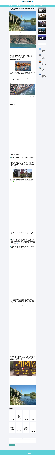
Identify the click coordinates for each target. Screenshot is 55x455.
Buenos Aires (13, 5)
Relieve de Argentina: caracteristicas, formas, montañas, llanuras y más (43, 56)
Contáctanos (44, 5)
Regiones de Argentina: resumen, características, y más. (44, 50)
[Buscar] (30, 3)
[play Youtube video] (23, 368)
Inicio (9, 5)
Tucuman (37, 5)
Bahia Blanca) (18, 243)
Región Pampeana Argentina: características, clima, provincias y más (44, 76)
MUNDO (41, 5)
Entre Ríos (20, 5)
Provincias (27, 5)
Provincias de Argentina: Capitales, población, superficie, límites (44, 70)
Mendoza (24, 5)
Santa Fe (34, 5)
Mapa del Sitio (29, 453)
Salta (31, 5)
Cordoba (17, 5)
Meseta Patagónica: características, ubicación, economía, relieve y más (44, 63)
